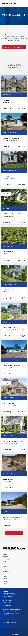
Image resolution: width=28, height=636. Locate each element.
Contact (5, 583)
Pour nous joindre (18, 47)
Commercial (6, 559)
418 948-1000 (8, 596)
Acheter (5, 573)
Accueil (6, 47)
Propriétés (5, 556)
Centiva (17, 634)
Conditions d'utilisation (20, 631)
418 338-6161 (8, 614)
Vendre (5, 576)
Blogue (5, 581)
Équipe (4, 561)
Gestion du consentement (14, 632)
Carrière (5, 578)
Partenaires (6, 566)
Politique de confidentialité (8, 631)
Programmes (6, 571)
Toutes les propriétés (14, 533)
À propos (5, 564)
